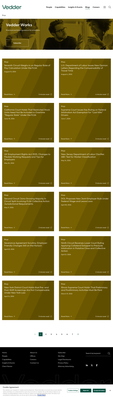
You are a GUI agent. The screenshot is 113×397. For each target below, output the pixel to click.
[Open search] (110, 7)
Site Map (61, 356)
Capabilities (60, 7)
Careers (96, 7)
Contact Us (34, 363)
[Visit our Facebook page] (97, 365)
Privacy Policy (63, 363)
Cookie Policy (41, 395)
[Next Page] (78, 334)
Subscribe (62, 353)
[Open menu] (104, 7)
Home (4, 353)
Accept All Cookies (99, 390)
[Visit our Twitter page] (92, 365)
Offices (32, 356)
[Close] (110, 390)
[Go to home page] (11, 7)
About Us (33, 353)
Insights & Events (75, 7)
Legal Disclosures (64, 359)
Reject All (85, 390)
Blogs (87, 7)
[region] (56, 390)
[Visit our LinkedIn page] (87, 365)
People (49, 7)
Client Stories (7, 366)
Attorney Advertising (66, 366)
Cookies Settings (73, 390)
